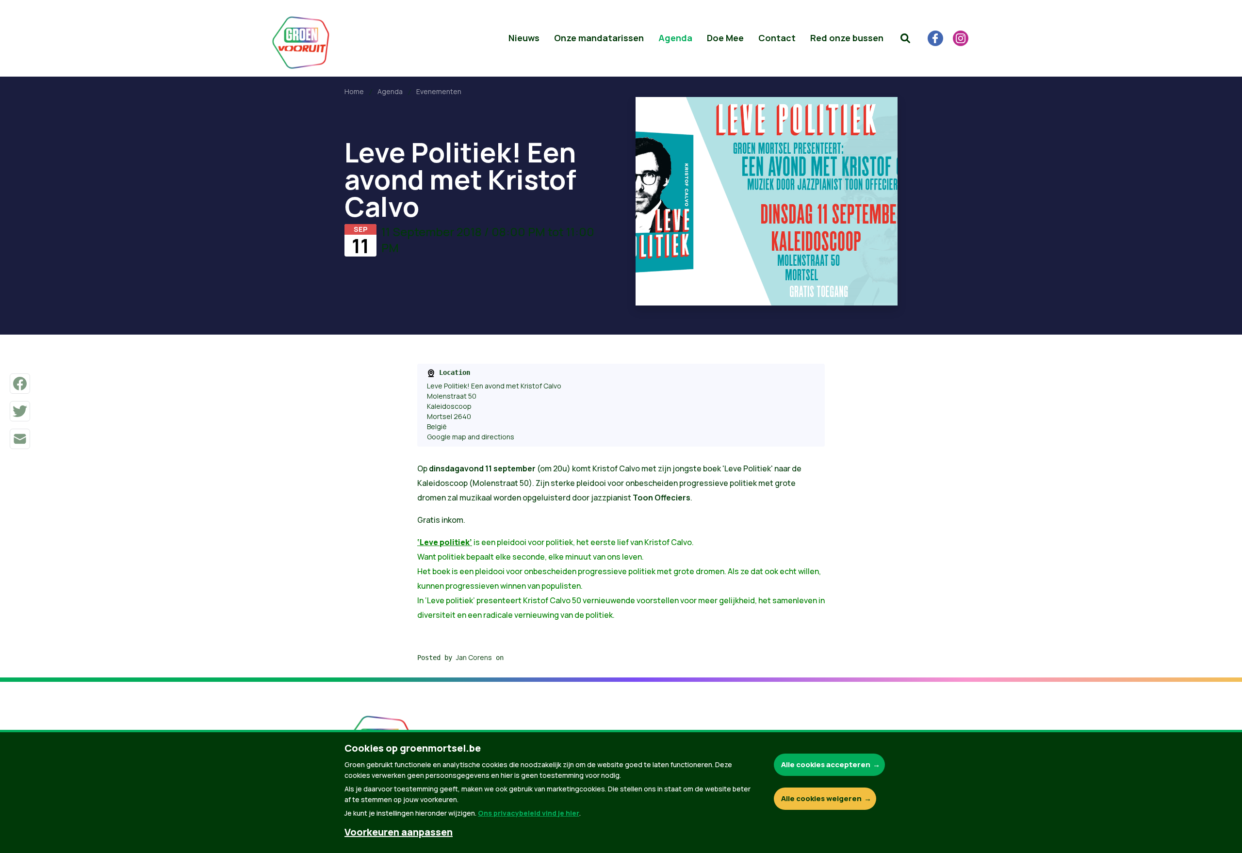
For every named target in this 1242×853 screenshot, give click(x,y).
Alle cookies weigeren (821, 798)
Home (354, 91)
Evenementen (438, 91)
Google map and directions (470, 436)
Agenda (675, 38)
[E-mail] (20, 439)
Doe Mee (725, 38)
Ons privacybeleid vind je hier (528, 813)
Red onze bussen (846, 38)
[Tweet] (20, 411)
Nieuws (523, 38)
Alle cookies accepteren (825, 764)
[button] (905, 38)
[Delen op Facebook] (20, 383)
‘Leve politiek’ (444, 542)
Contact (777, 38)
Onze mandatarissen (599, 38)
